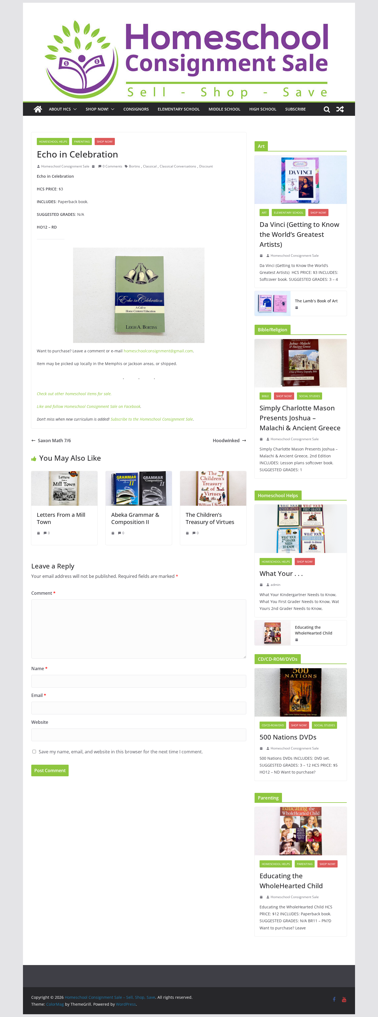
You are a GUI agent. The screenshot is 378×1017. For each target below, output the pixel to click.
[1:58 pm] (297, 307)
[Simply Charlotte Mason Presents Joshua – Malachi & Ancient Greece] (301, 363)
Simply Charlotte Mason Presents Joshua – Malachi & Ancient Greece (300, 417)
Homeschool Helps (53, 141)
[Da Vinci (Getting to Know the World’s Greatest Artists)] (301, 180)
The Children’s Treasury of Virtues (210, 518)
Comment (43, 593)
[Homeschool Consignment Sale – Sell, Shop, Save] (38, 109)
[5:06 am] (297, 639)
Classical (150, 166)
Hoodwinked (226, 440)
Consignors (136, 109)
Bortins (134, 166)
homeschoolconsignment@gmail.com (158, 350)
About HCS (60, 109)
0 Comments (112, 166)
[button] (74, 109)
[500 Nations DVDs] (301, 692)
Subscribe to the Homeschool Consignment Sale (152, 419)
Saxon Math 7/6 (54, 440)
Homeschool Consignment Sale (65, 166)
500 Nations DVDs (288, 736)
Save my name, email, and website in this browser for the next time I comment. (121, 752)
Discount (206, 166)
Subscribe (295, 109)
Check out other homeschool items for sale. (74, 393)
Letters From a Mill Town (61, 518)
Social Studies (309, 396)
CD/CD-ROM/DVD (273, 725)
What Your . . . (281, 573)
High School (262, 109)
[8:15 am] (262, 748)
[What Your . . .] (301, 529)
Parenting (82, 141)
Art (264, 212)
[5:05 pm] (262, 439)
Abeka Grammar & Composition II (135, 518)
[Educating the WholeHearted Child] (273, 632)
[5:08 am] (94, 166)
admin (275, 584)
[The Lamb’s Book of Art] (273, 303)
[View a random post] (340, 109)
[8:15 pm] (262, 255)
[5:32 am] (113, 533)
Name (39, 668)
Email (38, 695)
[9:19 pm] (39, 533)
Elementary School (179, 109)
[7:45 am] (188, 533)
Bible (265, 396)
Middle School (224, 109)
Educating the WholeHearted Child (313, 630)
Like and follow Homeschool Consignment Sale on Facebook (88, 406)
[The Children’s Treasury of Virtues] (213, 475)
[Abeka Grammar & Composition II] (139, 475)
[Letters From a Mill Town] (64, 475)
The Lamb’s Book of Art (316, 300)
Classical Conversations (178, 166)
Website (39, 722)
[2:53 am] (262, 584)
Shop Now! (97, 109)
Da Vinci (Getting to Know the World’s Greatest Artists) (299, 234)
